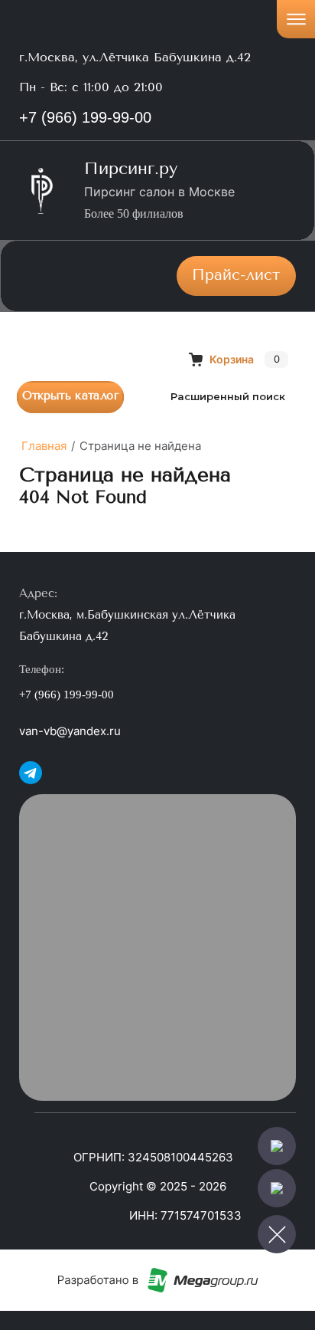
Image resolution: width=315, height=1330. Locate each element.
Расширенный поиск (227, 396)
